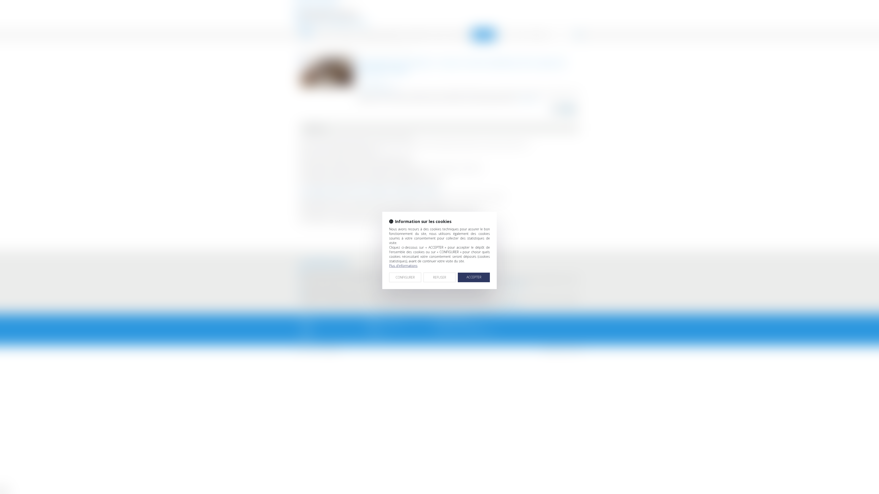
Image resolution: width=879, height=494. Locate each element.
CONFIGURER (405, 277)
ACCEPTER (474, 277)
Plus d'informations (403, 265)
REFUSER (439, 277)
